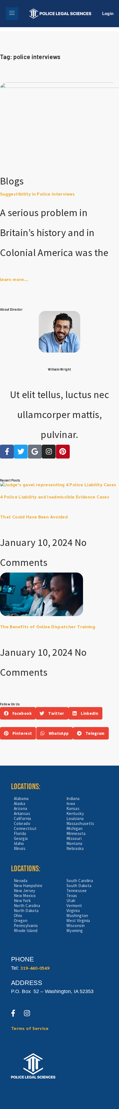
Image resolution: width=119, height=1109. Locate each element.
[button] (18, 713)
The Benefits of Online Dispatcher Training (47, 626)
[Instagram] (49, 452)
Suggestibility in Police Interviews (37, 194)
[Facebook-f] (7, 452)
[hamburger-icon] (12, 13)
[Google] (35, 452)
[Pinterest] (63, 452)
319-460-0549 (35, 968)
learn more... (14, 279)
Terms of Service (30, 1028)
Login (108, 13)
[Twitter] (21, 452)
